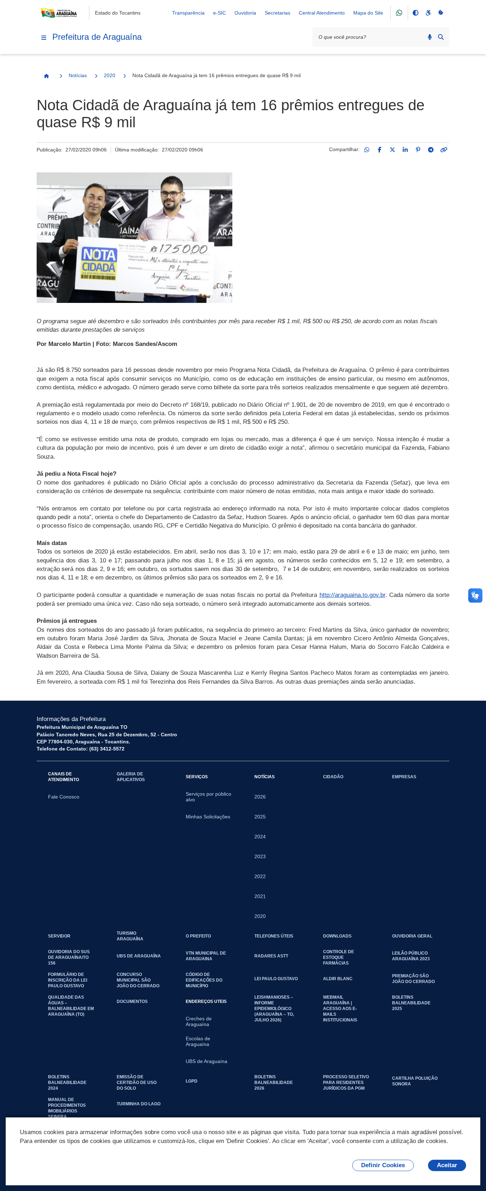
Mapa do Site (368, 13)
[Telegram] (431, 149)
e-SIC (219, 13)
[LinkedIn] (405, 149)
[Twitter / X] (392, 149)
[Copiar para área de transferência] (443, 149)
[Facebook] (379, 149)
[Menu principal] (44, 38)
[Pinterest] (418, 149)
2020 (109, 75)
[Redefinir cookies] (441, 12)
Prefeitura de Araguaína (97, 37)
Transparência (188, 13)
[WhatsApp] (367, 149)
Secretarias (277, 13)
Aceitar (447, 1165)
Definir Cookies (383, 1165)
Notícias (78, 75)
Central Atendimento (322, 13)
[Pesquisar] (441, 37)
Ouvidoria (245, 13)
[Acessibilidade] (428, 12)
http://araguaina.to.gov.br (352, 595)
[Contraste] (415, 12)
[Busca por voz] (429, 37)
